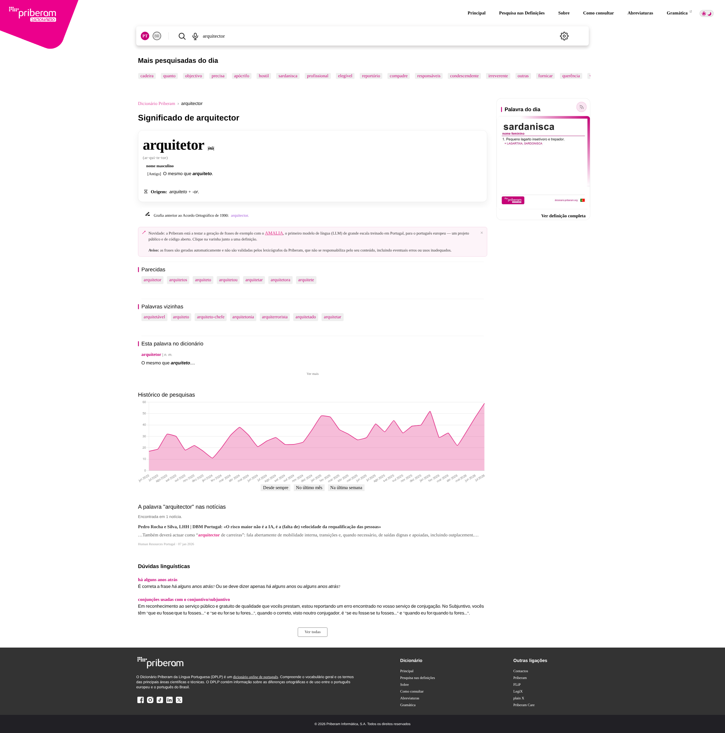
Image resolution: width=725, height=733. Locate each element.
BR (156, 36)
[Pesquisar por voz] (195, 36)
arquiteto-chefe (211, 317)
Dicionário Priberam (156, 103)
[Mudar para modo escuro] (707, 13)
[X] (179, 702)
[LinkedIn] (169, 702)
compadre (399, 76)
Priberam (520, 678)
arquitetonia (243, 317)
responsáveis (429, 76)
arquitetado (306, 317)
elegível (345, 76)
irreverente (498, 76)
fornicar (545, 76)
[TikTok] (159, 702)
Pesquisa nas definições (417, 678)
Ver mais (313, 374)
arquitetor (152, 280)
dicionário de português (255, 677)
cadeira (146, 76)
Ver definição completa (563, 216)
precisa (218, 76)
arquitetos (178, 280)
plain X (518, 698)
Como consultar (598, 13)
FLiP (517, 684)
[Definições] (564, 36)
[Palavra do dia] (582, 107)
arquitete (306, 280)
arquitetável (154, 317)
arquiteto (203, 280)
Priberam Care (523, 705)
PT (145, 36)
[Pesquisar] (182, 36)
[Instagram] (150, 702)
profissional (318, 76)
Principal (476, 13)
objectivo (193, 76)
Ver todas (313, 632)
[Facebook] (140, 702)
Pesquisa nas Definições (522, 13)
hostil (264, 76)
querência (571, 76)
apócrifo (241, 76)
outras (523, 76)
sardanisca (288, 76)
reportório (371, 76)
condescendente (464, 76)
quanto (169, 76)
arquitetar (254, 280)
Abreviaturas (640, 13)
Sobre (564, 13)
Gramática (678, 13)
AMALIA (274, 233)
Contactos (520, 671)
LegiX (518, 691)
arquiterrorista (275, 317)
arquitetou (228, 280)
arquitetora (280, 280)
